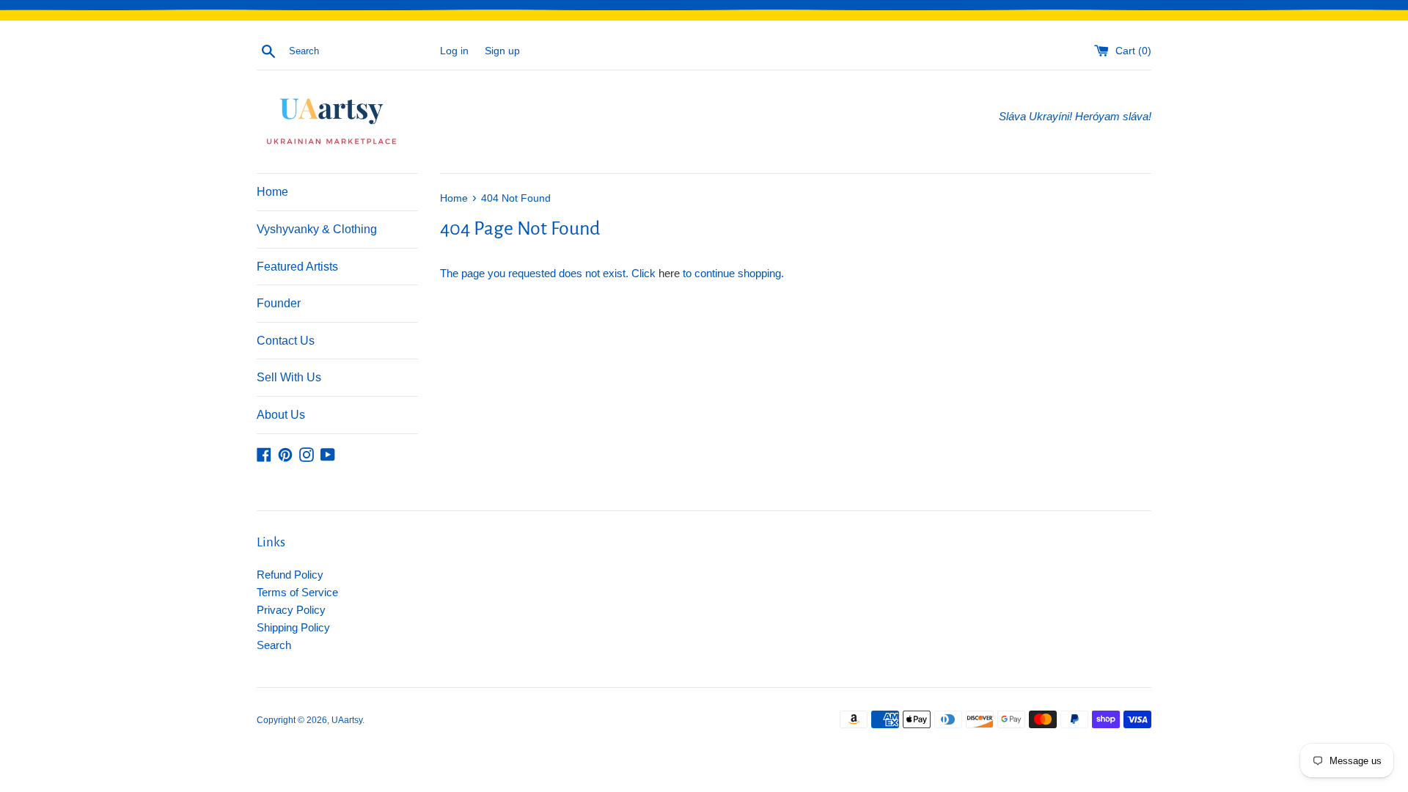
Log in (454, 50)
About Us (281, 414)
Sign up (502, 50)
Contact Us (286, 340)
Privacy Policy (291, 610)
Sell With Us (289, 377)
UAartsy (346, 720)
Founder (279, 303)
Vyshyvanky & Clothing (317, 229)
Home (272, 192)
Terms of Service (297, 592)
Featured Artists (297, 266)
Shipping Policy (293, 627)
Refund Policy (290, 574)
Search (274, 645)
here (669, 273)
